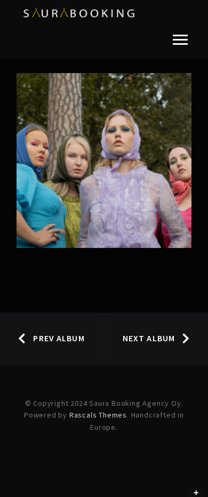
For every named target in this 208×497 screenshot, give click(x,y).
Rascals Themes (98, 415)
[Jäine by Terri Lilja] (104, 160)
